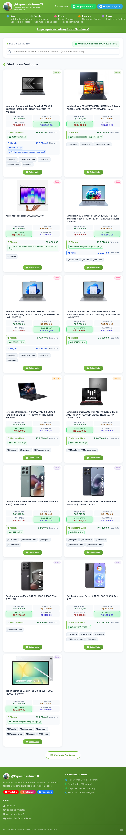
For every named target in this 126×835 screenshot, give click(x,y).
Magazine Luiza (78, 528)
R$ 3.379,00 (42, 143)
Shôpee (13, 717)
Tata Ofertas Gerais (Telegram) (83, 780)
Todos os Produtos (16, 810)
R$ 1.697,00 (103, 622)
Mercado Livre (16, 132)
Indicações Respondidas (19, 818)
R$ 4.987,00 (42, 348)
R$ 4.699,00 (52, 242)
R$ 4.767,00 (42, 338)
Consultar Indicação (15, 814)
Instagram (29, 792)
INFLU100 (15, 532)
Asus (73, 253)
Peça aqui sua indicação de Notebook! (63, 29)
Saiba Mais (34, 172)
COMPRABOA (17, 137)
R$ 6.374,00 (103, 253)
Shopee (74, 132)
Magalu (13, 143)
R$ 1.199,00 (42, 528)
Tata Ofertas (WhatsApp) (80, 784)
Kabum (73, 634)
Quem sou (62, 6)
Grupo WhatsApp (85, 6)
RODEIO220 (16, 342)
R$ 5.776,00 (103, 242)
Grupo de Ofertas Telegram (81, 792)
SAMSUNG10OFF (79, 627)
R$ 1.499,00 (103, 528)
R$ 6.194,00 (100, 438)
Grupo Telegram (111, 6)
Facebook (47, 792)
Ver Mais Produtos (64, 755)
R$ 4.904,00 (42, 438)
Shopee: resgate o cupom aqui (85, 137)
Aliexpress (14, 164)
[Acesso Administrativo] (121, 829)
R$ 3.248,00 (42, 132)
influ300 (15, 148)
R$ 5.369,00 (103, 338)
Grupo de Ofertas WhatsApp (81, 788)
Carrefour (87, 539)
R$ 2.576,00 (42, 717)
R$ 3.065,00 (103, 132)
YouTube (12, 792)
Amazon (45, 159)
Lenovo (12, 360)
